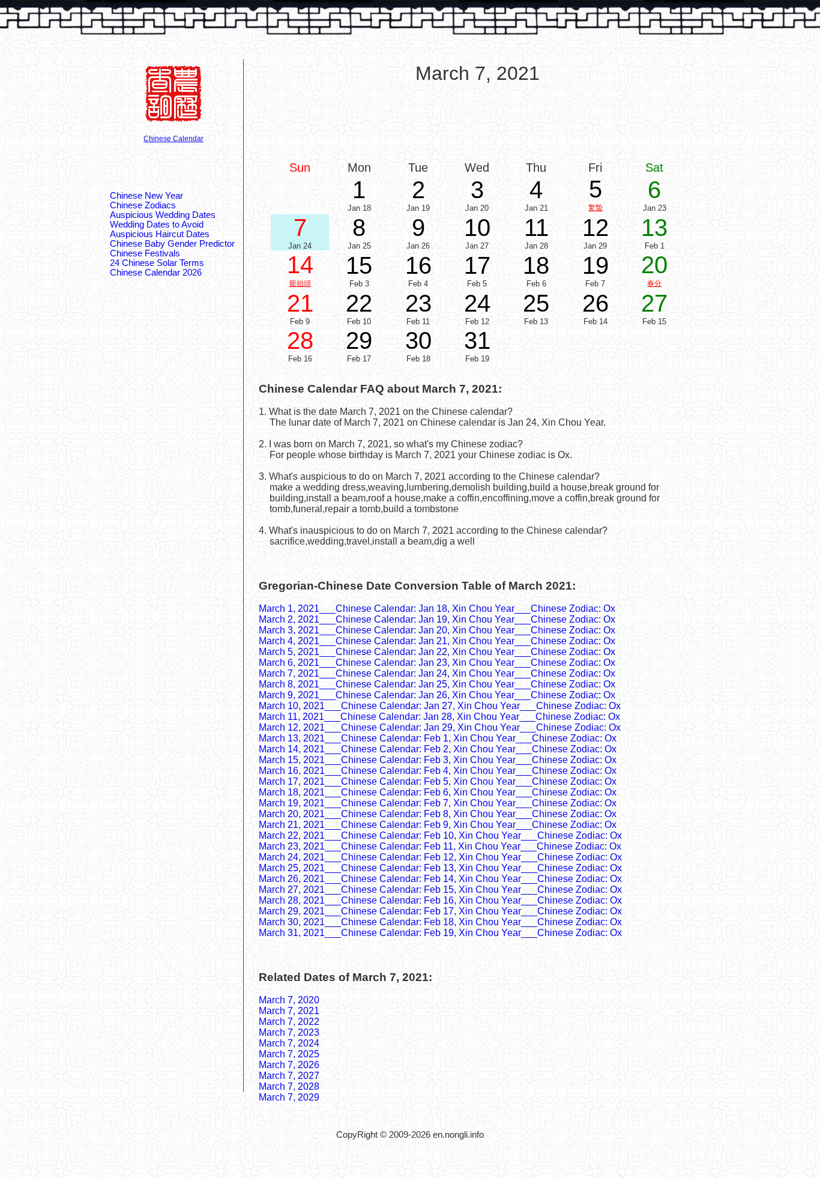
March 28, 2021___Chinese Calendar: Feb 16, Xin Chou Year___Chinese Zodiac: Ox (440, 900)
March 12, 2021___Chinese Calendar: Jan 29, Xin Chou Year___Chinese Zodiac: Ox (440, 727)
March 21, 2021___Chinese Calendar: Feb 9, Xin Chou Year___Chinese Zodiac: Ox (438, 825)
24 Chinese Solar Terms (157, 263)
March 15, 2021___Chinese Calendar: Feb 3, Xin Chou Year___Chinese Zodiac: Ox (438, 760)
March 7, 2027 (289, 1076)
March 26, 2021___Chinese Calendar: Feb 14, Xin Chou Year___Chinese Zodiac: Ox (440, 879)
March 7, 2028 (289, 1086)
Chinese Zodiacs (143, 205)
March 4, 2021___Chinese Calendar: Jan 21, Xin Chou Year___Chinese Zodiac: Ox (437, 641)
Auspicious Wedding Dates (163, 215)
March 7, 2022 (289, 1021)
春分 (654, 283)
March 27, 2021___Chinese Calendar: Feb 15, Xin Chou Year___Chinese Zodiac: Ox (440, 889)
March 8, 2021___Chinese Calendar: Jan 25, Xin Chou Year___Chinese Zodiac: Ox (437, 684)
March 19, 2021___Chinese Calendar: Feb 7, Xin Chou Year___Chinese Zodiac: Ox (438, 803)
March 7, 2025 (289, 1054)
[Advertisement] (477, 121)
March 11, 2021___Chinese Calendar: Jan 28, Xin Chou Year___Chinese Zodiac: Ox (439, 716)
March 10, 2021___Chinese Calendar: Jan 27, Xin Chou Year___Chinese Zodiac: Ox (440, 706)
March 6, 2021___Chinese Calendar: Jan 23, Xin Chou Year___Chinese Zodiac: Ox (437, 662)
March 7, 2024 (289, 1043)
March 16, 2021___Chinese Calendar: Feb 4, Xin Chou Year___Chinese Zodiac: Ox (438, 771)
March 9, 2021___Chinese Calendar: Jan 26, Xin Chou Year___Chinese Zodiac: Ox (437, 695)
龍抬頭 (300, 283)
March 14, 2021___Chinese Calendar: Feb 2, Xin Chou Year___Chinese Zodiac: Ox (438, 749)
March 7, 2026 (289, 1065)
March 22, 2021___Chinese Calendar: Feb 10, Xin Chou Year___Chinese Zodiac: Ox (440, 835)
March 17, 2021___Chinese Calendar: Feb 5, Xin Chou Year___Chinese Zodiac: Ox (438, 781)
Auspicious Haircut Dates (160, 234)
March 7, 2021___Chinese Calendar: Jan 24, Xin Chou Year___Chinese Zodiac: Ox (437, 673)
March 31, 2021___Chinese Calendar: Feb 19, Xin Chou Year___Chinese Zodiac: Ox (440, 933)
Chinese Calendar (173, 138)
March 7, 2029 (289, 1097)
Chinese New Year (146, 196)
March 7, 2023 (289, 1032)
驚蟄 (595, 208)
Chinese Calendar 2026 (156, 272)
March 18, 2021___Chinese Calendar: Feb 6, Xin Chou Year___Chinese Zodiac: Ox (438, 792)
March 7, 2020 (289, 1000)
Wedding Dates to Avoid (156, 224)
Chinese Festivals (145, 253)
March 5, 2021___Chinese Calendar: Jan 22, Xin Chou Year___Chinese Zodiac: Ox (437, 652)
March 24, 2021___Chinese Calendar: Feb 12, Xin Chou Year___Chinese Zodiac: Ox (440, 857)
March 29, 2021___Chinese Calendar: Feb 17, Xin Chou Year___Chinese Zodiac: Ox (440, 911)
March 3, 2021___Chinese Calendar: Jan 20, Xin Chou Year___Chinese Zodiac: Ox (437, 630)
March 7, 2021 (289, 1011)
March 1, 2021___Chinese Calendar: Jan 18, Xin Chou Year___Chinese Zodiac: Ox (437, 608)
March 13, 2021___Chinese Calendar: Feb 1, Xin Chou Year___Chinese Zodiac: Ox (438, 738)
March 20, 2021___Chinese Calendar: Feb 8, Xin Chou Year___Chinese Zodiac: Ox (438, 814)
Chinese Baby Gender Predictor (172, 244)
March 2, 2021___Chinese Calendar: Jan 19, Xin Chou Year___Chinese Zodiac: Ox (437, 619)
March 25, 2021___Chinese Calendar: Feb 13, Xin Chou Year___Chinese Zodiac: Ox (440, 868)
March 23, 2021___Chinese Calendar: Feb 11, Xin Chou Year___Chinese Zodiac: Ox (440, 846)
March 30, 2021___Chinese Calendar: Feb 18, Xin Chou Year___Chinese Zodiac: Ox (440, 922)
